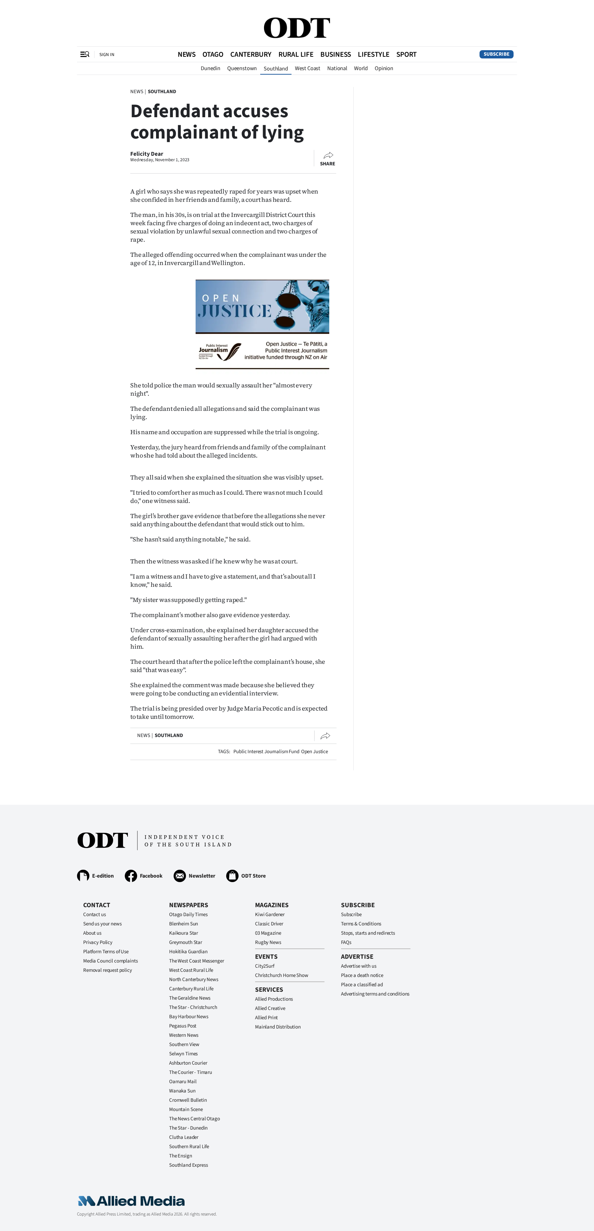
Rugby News (268, 942)
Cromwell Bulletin (188, 1100)
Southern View (184, 1044)
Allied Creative (270, 1008)
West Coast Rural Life (191, 970)
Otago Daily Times (188, 914)
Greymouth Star (185, 942)
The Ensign (180, 1155)
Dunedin (210, 68)
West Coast (307, 68)
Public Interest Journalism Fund (266, 751)
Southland (276, 69)
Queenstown (242, 68)
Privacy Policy (97, 942)
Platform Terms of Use (106, 951)
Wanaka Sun (182, 1091)
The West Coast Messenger (196, 961)
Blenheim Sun (183, 923)
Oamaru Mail (182, 1081)
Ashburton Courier (188, 1063)
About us (92, 933)
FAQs (346, 942)
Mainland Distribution (278, 1027)
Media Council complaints (110, 961)
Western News (183, 1035)
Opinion (384, 68)
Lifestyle (373, 54)
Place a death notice (362, 975)
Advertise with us (358, 966)
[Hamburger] (84, 54)
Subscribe (496, 54)
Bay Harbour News (188, 1016)
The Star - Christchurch (193, 1007)
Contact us (94, 914)
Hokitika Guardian (188, 951)
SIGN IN (106, 54)
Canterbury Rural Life (191, 988)
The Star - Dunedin (188, 1128)
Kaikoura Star (183, 933)
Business (335, 54)
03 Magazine (268, 933)
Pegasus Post (182, 1026)
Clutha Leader (183, 1137)
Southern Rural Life (189, 1146)
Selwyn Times (183, 1053)
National (337, 68)
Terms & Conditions (361, 923)
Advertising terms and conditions (375, 994)
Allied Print (266, 1017)
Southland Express (188, 1165)
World (361, 68)
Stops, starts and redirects (368, 933)
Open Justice (314, 751)
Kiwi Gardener (270, 914)
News (187, 54)
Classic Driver (269, 923)
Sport (406, 54)
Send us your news (102, 923)
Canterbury (251, 54)
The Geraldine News (189, 998)
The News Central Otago (194, 1118)
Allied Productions (274, 999)
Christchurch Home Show (281, 975)
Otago (212, 54)
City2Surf (264, 966)
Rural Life (296, 54)
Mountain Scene (186, 1109)
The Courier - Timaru (190, 1072)
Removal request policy (107, 970)
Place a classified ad (362, 984)
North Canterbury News (193, 979)
